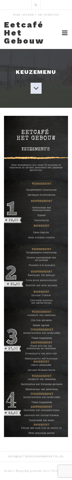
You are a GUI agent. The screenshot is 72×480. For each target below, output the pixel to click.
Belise (8, 471)
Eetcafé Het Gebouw (24, 33)
